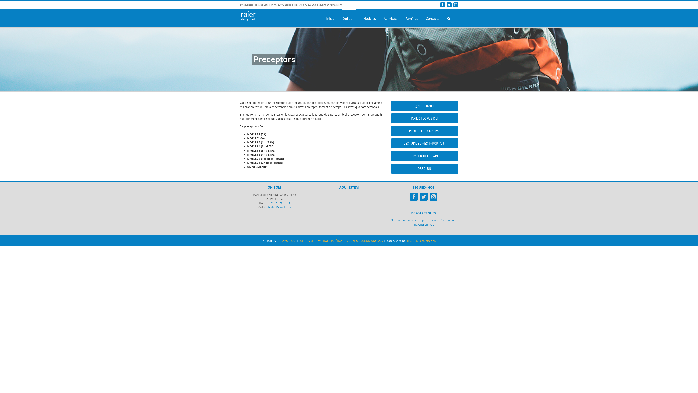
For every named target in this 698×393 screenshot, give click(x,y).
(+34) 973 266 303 (278, 203)
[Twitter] (424, 197)
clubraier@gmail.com (330, 4)
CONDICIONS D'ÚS (372, 241)
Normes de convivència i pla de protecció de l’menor (423, 220)
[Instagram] (433, 197)
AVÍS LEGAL (289, 241)
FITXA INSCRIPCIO (424, 224)
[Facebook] (414, 197)
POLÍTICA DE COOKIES (344, 241)
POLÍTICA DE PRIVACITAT (313, 241)
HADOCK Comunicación (421, 241)
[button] (448, 18)
